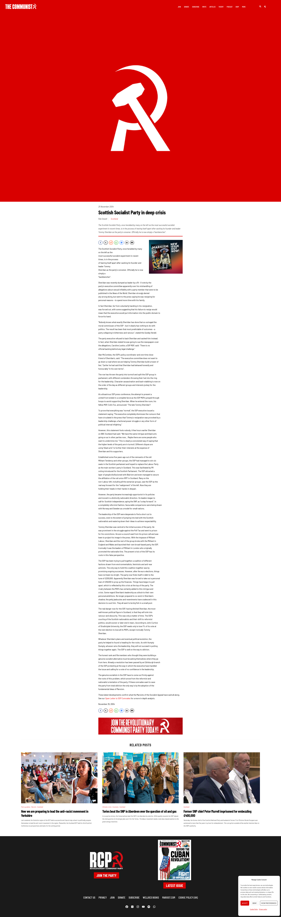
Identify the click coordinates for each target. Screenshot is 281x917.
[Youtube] (143, 906)
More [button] (244, 7)
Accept (245, 903)
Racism (33, 807)
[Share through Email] (127, 242)
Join (179, 7)
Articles (212, 7)
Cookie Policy (254, 909)
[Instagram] (137, 906)
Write (204, 7)
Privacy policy (263, 909)
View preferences (268, 903)
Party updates (25, 807)
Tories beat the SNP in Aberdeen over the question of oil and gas (139, 811)
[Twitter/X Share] (106, 242)
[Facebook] (127, 906)
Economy (115, 807)
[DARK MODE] (265, 6)
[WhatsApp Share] (116, 242)
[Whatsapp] (154, 906)
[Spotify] (148, 906)
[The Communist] (20, 7)
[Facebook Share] (100, 242)
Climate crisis (107, 807)
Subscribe (195, 7)
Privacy (103, 897)
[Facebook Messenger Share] (121, 242)
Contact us (89, 897)
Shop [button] (237, 7)
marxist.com (168, 897)
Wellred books (151, 897)
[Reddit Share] (111, 242)
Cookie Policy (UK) (188, 897)
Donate (186, 7)
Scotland (114, 218)
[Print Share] (132, 242)
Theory (221, 7)
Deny (255, 903)
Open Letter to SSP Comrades (117, 698)
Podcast (229, 7)
